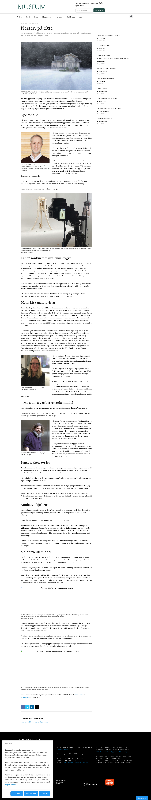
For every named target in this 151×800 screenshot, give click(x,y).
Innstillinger (142, 798)
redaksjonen (79, 695)
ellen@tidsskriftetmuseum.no (76, 762)
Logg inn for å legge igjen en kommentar (34, 722)
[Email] (37, 707)
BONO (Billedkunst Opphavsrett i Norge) (112, 752)
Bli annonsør (59, 17)
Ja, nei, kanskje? (102, 88)
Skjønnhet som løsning (104, 118)
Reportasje (24, 23)
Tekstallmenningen (64, 749)
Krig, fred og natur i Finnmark (106, 68)
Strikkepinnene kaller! (104, 55)
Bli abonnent (46, 17)
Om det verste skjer (103, 45)
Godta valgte (31, 793)
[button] (131, 16)
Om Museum (71, 17)
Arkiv (81, 17)
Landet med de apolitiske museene (108, 35)
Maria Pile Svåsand (28, 39)
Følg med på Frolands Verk (105, 78)
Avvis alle (44, 793)
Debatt (28, 17)
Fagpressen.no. (11, 785)
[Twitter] (27, 707)
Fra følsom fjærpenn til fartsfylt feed (109, 108)
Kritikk (36, 17)
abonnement (25, 697)
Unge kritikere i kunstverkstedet (107, 98)
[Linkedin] (32, 707)
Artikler (19, 17)
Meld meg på (99, 10)
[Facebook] (23, 707)
